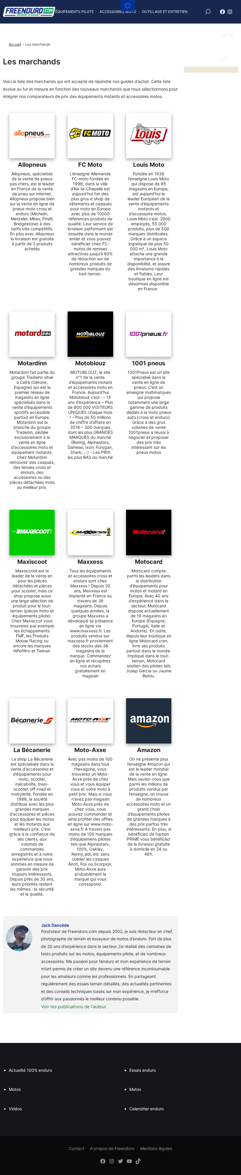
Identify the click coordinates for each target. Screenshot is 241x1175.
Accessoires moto (118, 11)
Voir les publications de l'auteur (73, 1006)
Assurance (72, 35)
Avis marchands (104, 35)
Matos (135, 1089)
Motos (15, 1089)
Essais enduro (142, 1070)
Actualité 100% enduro (30, 1070)
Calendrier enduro (146, 1108)
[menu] (127, 5)
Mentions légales (156, 1148)
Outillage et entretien (165, 11)
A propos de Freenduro (112, 1148)
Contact (76, 1148)
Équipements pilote (74, 11)
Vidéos (15, 1108)
